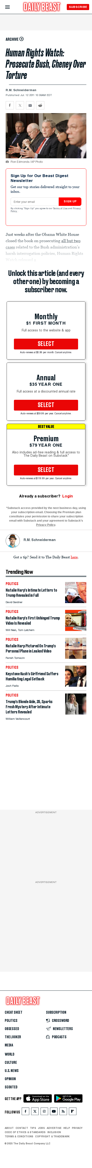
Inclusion (54, 1132)
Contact (22, 1128)
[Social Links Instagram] (44, 1112)
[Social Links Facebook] (25, 1112)
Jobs (41, 1128)
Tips (33, 1128)
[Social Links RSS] (63, 1112)
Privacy (77, 1128)
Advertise (54, 1128)
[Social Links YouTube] (54, 1112)
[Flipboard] (72, 1112)
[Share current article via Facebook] (10, 105)
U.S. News (11, 1071)
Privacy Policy (45, 525)
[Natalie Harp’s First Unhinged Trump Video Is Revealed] (75, 630)
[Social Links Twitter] (35, 1112)
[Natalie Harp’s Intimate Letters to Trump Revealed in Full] (75, 602)
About (9, 1128)
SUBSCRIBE (78, 7)
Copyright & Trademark (52, 1136)
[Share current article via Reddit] (40, 105)
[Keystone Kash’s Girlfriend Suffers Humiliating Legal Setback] (75, 685)
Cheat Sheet (13, 1012)
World (9, 1054)
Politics (11, 1021)
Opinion (10, 1079)
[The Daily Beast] (42, 7)
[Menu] (11, 7)
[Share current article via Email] (30, 105)
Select (46, 344)
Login (67, 496)
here (74, 557)
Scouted (11, 1087)
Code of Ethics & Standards (25, 1132)
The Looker (13, 1037)
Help (66, 1128)
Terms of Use (60, 209)
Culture (11, 1062)
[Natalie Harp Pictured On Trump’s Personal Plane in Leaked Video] (75, 658)
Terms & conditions (19, 1136)
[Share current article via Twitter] (20, 105)
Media (9, 1045)
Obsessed (12, 1029)
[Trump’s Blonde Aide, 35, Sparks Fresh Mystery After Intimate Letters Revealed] (75, 713)
